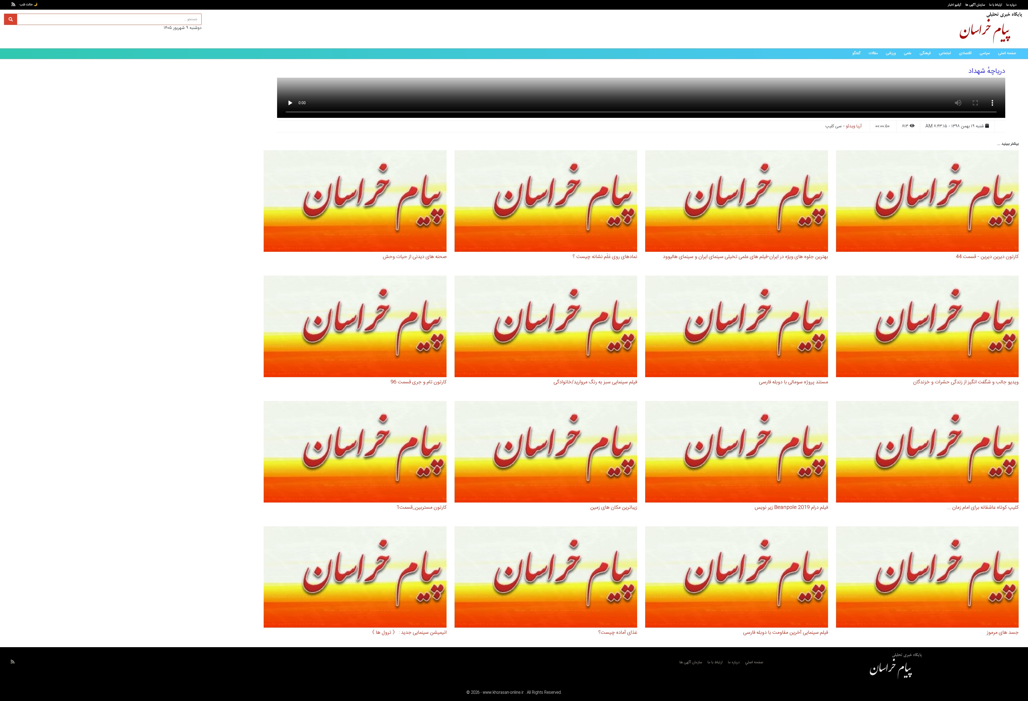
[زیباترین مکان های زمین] (546, 452)
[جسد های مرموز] (927, 578)
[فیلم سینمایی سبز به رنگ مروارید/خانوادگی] (546, 327)
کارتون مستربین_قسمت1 (421, 508)
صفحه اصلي (754, 662)
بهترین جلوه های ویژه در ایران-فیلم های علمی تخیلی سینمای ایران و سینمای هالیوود (745, 257)
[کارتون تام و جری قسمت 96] (355, 327)
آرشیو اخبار (954, 5)
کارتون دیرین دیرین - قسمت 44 (987, 257)
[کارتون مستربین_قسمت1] (355, 452)
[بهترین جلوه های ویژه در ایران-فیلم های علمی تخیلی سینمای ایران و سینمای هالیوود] (736, 201)
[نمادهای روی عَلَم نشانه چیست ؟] (546, 201)
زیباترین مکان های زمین (613, 508)
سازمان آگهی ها (975, 5)
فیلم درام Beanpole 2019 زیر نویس (791, 508)
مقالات (873, 53)
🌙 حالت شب (28, 4)
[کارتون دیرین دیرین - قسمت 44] (927, 201)
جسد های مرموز (1003, 633)
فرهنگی (925, 53)
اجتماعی (945, 53)
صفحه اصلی (1007, 53)
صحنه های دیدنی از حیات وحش (415, 257)
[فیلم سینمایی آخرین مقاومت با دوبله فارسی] (736, 578)
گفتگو (856, 53)
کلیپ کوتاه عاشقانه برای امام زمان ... (983, 508)
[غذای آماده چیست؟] (546, 578)
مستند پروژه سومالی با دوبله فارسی (793, 382)
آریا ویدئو (854, 126)
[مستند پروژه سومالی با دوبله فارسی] (736, 327)
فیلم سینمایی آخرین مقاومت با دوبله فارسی (785, 633)
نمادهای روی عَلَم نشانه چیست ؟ (605, 257)
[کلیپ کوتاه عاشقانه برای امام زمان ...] (927, 452)
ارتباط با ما (995, 5)
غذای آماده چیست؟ (617, 633)
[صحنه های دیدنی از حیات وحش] (355, 201)
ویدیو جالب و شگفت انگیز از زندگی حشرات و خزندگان (966, 382)
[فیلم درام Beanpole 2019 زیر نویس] (736, 452)
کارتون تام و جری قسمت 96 (419, 382)
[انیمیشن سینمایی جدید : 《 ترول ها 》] (355, 578)
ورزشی (891, 53)
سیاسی (985, 53)
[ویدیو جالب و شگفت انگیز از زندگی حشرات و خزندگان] (927, 327)
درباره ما (1011, 5)
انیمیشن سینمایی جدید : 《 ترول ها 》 (408, 633)
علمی (908, 53)
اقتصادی (965, 53)
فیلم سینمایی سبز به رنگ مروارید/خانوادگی (595, 382)
